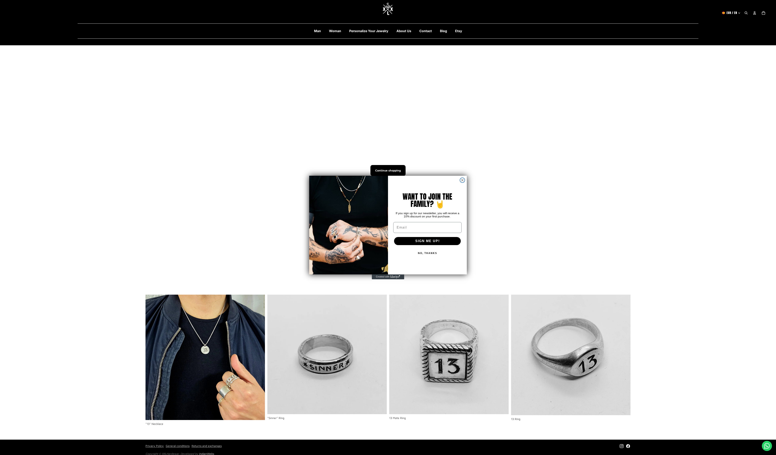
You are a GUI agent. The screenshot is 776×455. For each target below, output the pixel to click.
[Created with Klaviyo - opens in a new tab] (388, 276)
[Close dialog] (462, 180)
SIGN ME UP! (427, 241)
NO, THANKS (427, 253)
